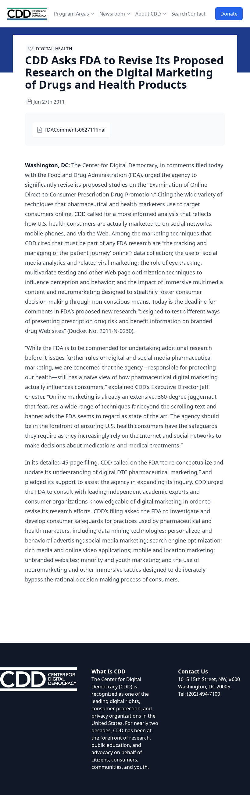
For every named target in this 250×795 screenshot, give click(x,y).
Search (179, 13)
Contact (196, 13)
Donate (229, 13)
